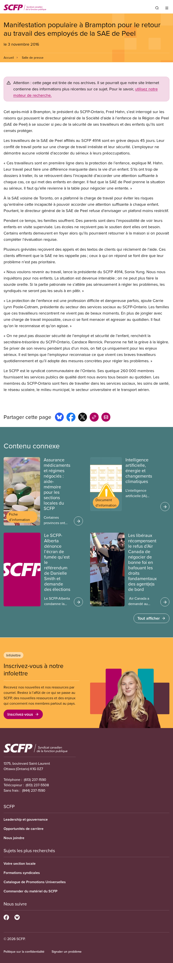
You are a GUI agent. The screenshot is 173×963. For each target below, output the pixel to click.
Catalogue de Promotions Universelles (35, 882)
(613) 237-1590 (35, 779)
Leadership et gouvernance (26, 819)
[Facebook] (6, 916)
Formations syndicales (22, 872)
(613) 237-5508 (37, 784)
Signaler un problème (67, 951)
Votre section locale (20, 863)
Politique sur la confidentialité (24, 951)
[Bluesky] (17, 916)
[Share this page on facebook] (70, 418)
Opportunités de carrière (23, 828)
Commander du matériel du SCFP (30, 891)
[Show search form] (157, 8)
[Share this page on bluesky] (59, 418)
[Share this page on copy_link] (94, 418)
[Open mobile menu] (166, 8)
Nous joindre (14, 837)
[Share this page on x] (82, 418)
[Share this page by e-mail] (105, 418)
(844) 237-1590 (33, 790)
